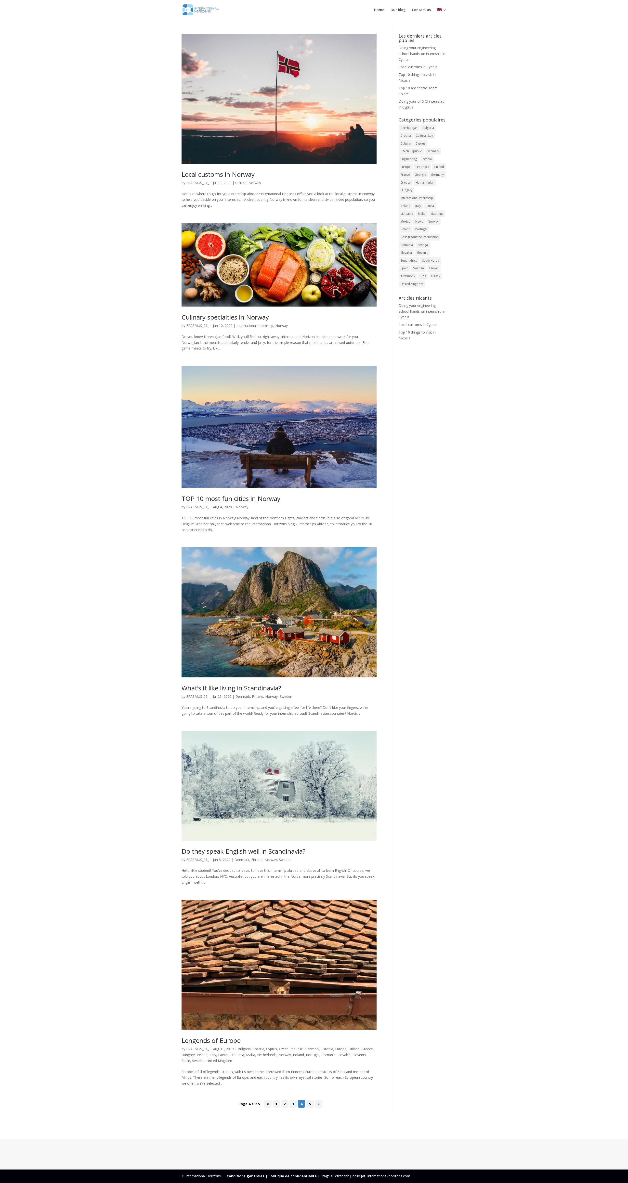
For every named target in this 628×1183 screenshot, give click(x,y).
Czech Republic (291, 1049)
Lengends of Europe (211, 1040)
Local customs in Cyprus (418, 67)
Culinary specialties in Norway (225, 317)
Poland (298, 1054)
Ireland (202, 1054)
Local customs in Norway (218, 174)
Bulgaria (244, 1049)
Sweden (286, 696)
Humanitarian (425, 182)
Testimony (408, 276)
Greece (367, 1049)
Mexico (405, 221)
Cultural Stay (424, 136)
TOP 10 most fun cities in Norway (231, 498)
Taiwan (434, 268)
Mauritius (437, 214)
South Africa (409, 260)
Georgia (420, 175)
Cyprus (271, 1049)
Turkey (435, 276)
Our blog (398, 10)
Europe (340, 1049)
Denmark (242, 696)
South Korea (430, 260)
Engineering (409, 159)
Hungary (188, 1054)
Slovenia (359, 1054)
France (405, 175)
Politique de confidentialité (292, 1176)
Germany (437, 175)
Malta (250, 1054)
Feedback (422, 167)
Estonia (327, 1049)
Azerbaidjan (409, 128)
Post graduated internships (419, 237)
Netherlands (266, 1054)
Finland (257, 696)
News (419, 221)
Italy (212, 1054)
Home (379, 10)
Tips (423, 276)
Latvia (223, 1054)
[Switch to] (441, 14)
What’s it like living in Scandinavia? (231, 688)
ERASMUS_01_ (197, 182)
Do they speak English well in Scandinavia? (243, 851)
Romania (328, 1054)
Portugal (312, 1054)
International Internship (254, 325)
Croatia (258, 1049)
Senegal (423, 245)
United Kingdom (219, 1060)
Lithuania (237, 1054)
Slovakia (344, 1054)
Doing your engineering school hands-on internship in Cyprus (422, 53)
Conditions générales (245, 1176)
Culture (241, 182)
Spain (186, 1060)
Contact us (421, 10)
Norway (255, 182)
